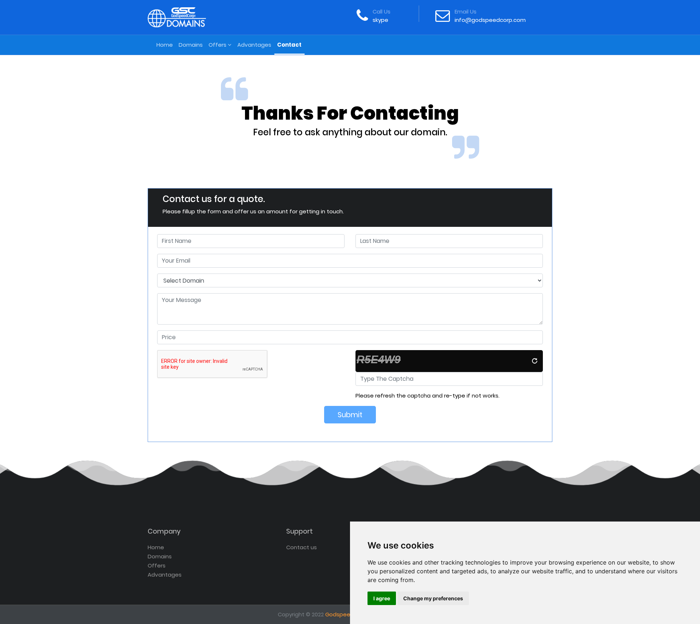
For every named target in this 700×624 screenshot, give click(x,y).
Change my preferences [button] (433, 598)
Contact (289, 45)
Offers (218, 45)
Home (166, 44)
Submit (350, 415)
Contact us (301, 547)
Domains (191, 45)
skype (380, 20)
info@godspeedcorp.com (490, 20)
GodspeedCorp (346, 614)
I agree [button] (381, 598)
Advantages (254, 45)
